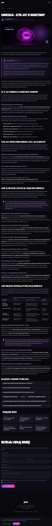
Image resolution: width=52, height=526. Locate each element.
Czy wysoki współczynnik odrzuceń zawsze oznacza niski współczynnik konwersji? (24, 401)
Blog (32, 511)
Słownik (3, 8)
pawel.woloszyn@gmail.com (27, 516)
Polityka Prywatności (19, 511)
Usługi (27, 511)
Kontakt (36, 511)
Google (14, 303)
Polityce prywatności (21, 520)
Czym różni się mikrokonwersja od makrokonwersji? (16, 387)
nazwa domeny (4, 464)
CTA (7, 231)
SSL (13, 255)
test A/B (23, 396)
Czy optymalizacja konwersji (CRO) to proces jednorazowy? (18, 392)
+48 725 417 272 (38, 516)
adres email (4, 458)
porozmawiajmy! (7, 486)
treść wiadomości (5, 470)
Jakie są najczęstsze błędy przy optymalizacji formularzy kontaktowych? (22, 405)
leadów (39, 110)
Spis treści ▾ (8, 47)
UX (16, 195)
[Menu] (49, 2)
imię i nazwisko (5, 453)
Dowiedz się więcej (7, 523)
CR (24, 145)
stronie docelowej (27, 345)
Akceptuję (16, 523)
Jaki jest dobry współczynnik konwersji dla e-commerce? (17, 383)
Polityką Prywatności (42, 480)
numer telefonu (30, 458)
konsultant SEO (9, 63)
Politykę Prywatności (11, 482)
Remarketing (4, 263)
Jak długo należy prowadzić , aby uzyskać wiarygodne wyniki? (24, 396)
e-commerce (34, 123)
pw (2, 2)
